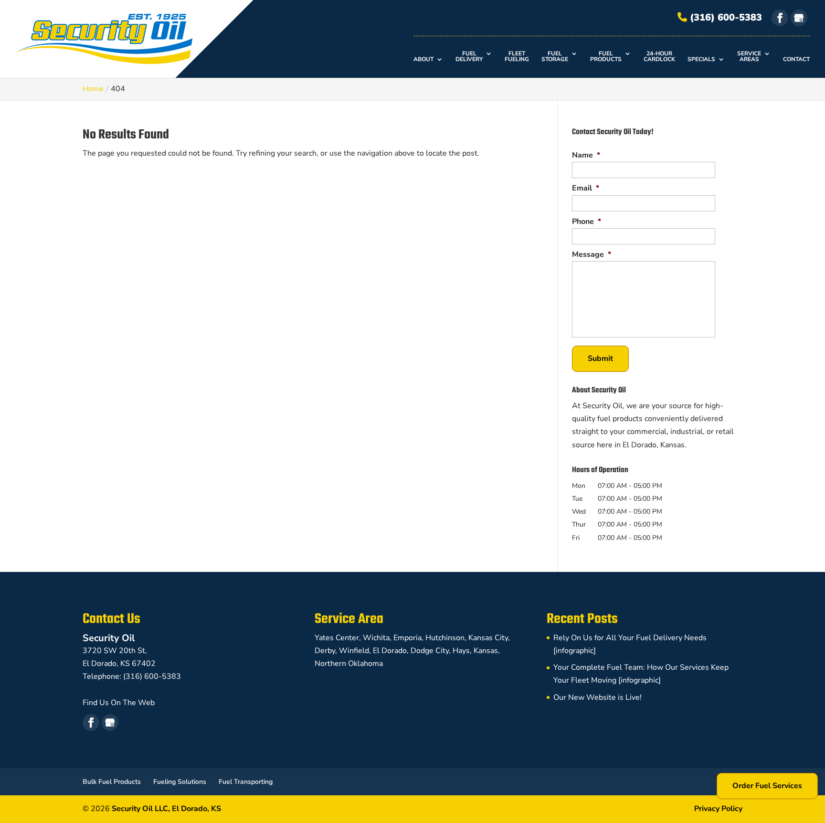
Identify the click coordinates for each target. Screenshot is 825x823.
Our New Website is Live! (597, 697)
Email (585, 188)
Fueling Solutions (179, 781)
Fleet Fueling (517, 57)
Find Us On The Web (119, 702)
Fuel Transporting (246, 781)
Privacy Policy (718, 808)
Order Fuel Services (767, 786)
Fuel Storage (554, 57)
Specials (701, 59)
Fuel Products (606, 57)
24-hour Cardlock (659, 57)
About (423, 59)
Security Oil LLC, (166, 808)
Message (591, 255)
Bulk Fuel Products (112, 781)
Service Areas (749, 57)
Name (586, 155)
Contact (796, 59)
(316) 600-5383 (724, 17)
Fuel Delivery (469, 57)
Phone (586, 222)
